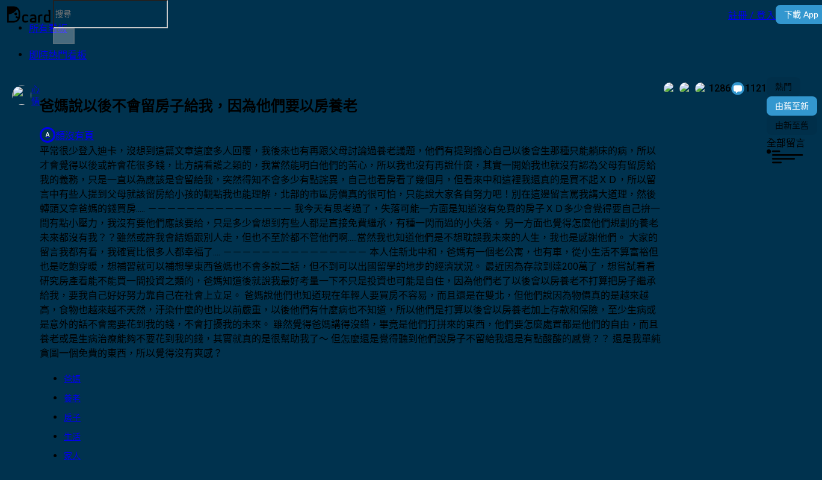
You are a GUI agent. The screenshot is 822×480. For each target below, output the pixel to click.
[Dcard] (29, 14)
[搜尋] (64, 36)
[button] (752, 14)
